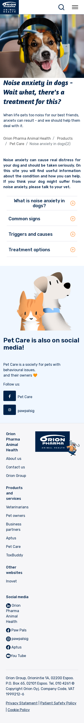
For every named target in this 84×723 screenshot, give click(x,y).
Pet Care (17, 144)
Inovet (11, 581)
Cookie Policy (19, 710)
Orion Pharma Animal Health (27, 138)
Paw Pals (18, 630)
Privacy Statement (22, 703)
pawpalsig (19, 639)
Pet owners (15, 516)
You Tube (18, 656)
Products (65, 138)
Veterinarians (17, 507)
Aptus (11, 538)
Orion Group (16, 476)
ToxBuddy (14, 555)
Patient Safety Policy (58, 703)
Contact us (15, 467)
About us (13, 458)
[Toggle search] (61, 7)
